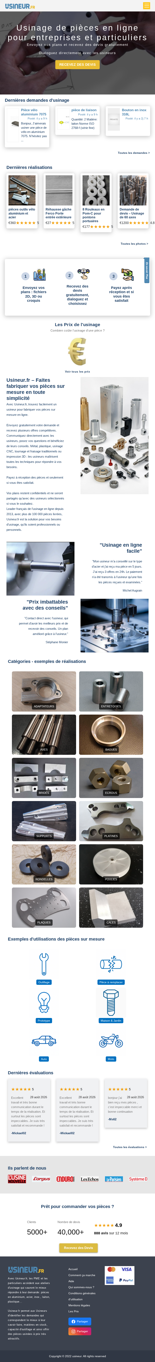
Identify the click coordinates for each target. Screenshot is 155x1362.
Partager (82, 1321)
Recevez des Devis (77, 65)
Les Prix (73, 1311)
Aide (71, 1281)
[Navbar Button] (146, 5)
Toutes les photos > (134, 243)
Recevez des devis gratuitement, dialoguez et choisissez (77, 295)
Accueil (73, 1269)
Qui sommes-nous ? (81, 1287)
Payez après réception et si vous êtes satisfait (121, 294)
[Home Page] (21, 6)
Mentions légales (79, 1305)
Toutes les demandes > (134, 152)
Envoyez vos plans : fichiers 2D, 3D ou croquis (33, 294)
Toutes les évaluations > (130, 1147)
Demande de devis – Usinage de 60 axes (132, 213)
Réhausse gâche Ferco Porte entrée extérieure (58, 213)
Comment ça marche (81, 1275)
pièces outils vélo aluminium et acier (21, 213)
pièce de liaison (83, 110)
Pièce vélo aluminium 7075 (33, 112)
